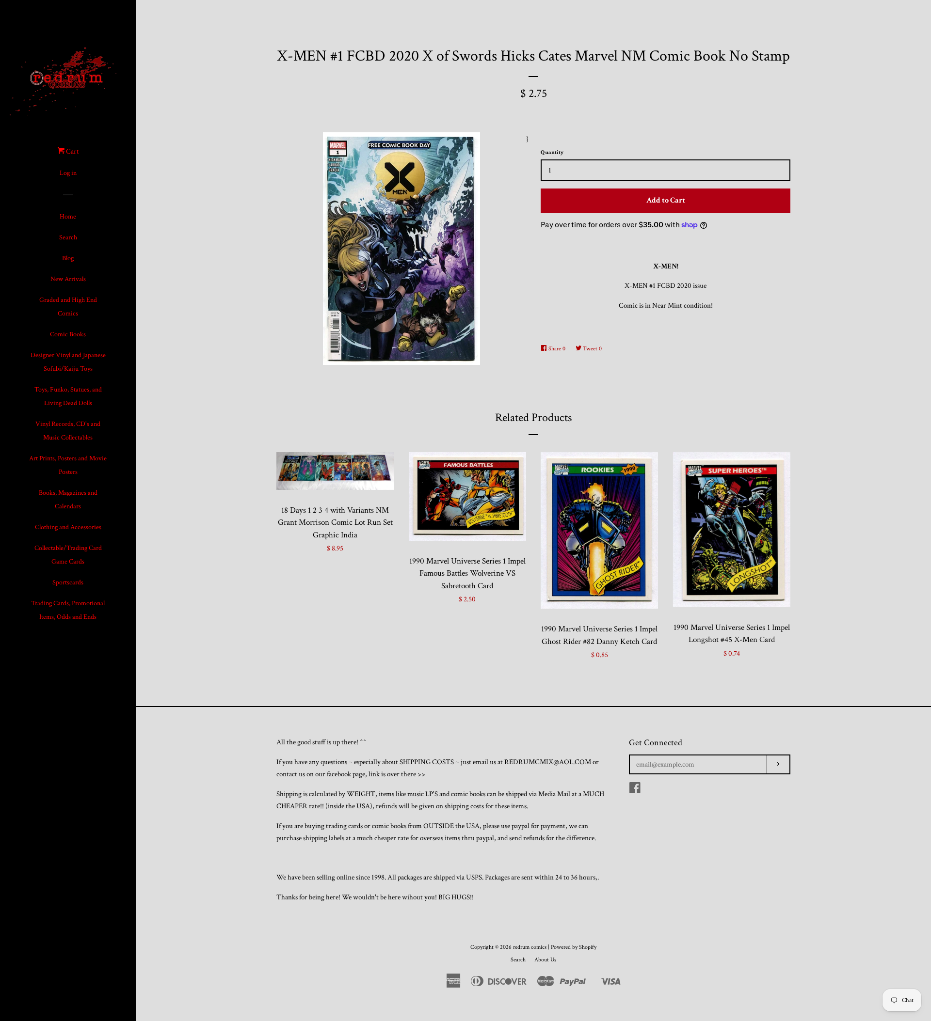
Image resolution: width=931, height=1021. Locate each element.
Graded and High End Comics (68, 307)
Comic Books (68, 334)
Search (68, 237)
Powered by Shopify (573, 947)
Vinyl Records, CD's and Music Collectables (67, 431)
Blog (68, 258)
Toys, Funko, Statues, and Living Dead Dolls (68, 396)
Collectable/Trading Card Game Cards (68, 555)
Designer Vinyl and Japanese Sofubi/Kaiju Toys (68, 362)
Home (68, 216)
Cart (71, 151)
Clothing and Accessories (68, 527)
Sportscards (67, 582)
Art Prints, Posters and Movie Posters (68, 465)
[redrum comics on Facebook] (635, 790)
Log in (68, 173)
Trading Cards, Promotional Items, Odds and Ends (68, 610)
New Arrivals (68, 279)
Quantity (552, 152)
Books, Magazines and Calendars (68, 499)
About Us (545, 959)
